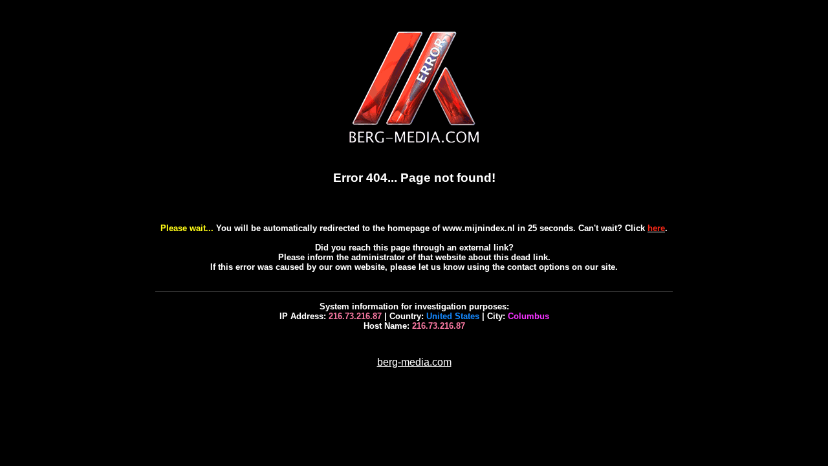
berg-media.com (414, 362)
